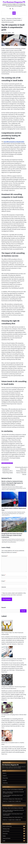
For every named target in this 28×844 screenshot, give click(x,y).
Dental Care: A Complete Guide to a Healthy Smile (12, 801)
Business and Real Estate (7, 463)
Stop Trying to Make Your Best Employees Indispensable (13, 789)
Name (3, 575)
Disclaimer (5, 780)
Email (3, 581)
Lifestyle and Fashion (6, 838)
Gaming (4, 836)
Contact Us (5, 775)
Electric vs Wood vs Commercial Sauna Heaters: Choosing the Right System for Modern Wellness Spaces (12, 483)
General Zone (5, 833)
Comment (4, 556)
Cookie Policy (5, 782)
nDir (13, 32)
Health (4, 840)
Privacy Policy (5, 778)
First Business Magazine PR (14, 2)
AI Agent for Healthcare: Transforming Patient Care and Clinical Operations (13, 796)
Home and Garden (6, 831)
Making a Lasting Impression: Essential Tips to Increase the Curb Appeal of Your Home (13, 792)
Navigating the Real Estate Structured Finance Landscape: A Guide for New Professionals (11, 535)
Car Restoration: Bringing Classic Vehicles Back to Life (12, 798)
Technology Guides (6, 828)
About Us (4, 773)
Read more (20, 644)
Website (3, 587)
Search (3, 607)
